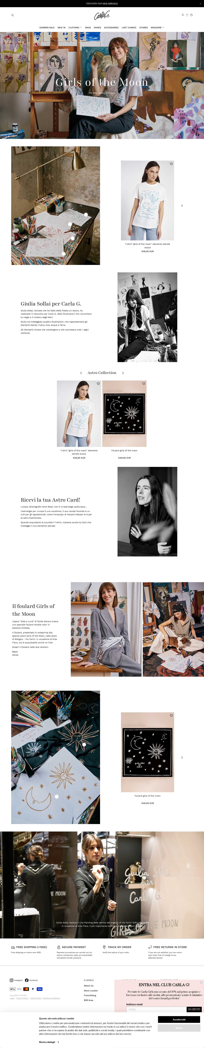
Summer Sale (47, 27)
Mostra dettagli (47, 1042)
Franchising (90, 995)
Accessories (111, 27)
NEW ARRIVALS (110, 3)
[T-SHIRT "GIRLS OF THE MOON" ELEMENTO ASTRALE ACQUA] (147, 200)
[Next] (191, 629)
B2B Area (88, 1000)
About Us (88, 985)
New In (61, 27)
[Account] (182, 15)
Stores (143, 27)
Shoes (97, 27)
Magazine (156, 27)
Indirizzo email (134, 1004)
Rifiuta (179, 1028)
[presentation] (112, 205)
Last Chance (129, 27)
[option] (106, 629)
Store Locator (91, 990)
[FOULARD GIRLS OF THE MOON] (124, 413)
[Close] (200, 3)
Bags (88, 27)
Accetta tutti (179, 1019)
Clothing (74, 27)
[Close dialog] (201, 982)
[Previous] (82, 629)
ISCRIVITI (194, 1009)
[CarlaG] (102, 15)
